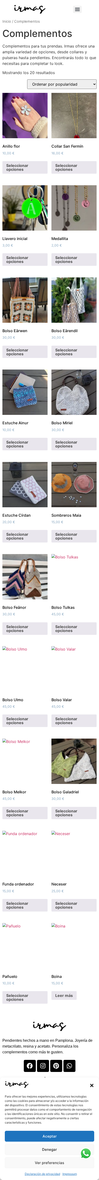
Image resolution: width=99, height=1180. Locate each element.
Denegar (49, 1149)
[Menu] (77, 9)
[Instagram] (43, 1066)
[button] (91, 1085)
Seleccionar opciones (17, 167)
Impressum (69, 1174)
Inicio (6, 21)
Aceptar (50, 1136)
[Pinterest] (56, 1066)
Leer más (64, 995)
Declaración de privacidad (42, 1174)
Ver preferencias (49, 1162)
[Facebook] (30, 1066)
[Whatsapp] (69, 1066)
